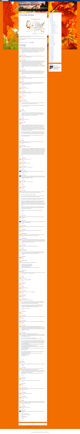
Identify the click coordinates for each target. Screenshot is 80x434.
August (52, 35)
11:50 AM (22, 173)
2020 (51, 18)
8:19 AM (22, 138)
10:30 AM (22, 408)
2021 (51, 17)
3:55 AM (22, 247)
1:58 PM (22, 53)
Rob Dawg (22, 220)
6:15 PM (22, 79)
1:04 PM (22, 213)
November (52, 22)
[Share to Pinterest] (33, 42)
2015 (51, 47)
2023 (51, 14)
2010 (51, 53)
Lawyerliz (22, 46)
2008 (51, 56)
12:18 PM (22, 184)
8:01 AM (22, 116)
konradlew (42, 432)
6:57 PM (22, 236)
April (52, 40)
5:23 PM (22, 231)
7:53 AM (22, 381)
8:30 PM (22, 309)
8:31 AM (22, 143)
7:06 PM (22, 243)
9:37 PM (22, 85)
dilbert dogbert (23, 233)
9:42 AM (22, 156)
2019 (51, 19)
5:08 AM (22, 323)
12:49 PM (22, 188)
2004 (51, 61)
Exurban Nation (29, 4)
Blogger (48, 432)
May (52, 39)
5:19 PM (22, 227)
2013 (51, 49)
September (53, 24)
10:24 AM (22, 404)
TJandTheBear (23, 298)
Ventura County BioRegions (53, 30)
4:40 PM (22, 223)
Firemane (22, 122)
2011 (51, 52)
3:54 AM (22, 313)
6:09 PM (22, 268)
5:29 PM (22, 258)
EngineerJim (23, 270)
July (51, 36)
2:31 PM (22, 218)
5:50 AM (22, 330)
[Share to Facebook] (32, 42)
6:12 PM (22, 275)
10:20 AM (22, 168)
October (52, 23)
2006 (51, 58)
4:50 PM (22, 74)
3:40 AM (22, 98)
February (52, 43)
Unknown (22, 69)
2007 (51, 57)
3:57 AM (22, 318)
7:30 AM (22, 359)
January (52, 44)
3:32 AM (22, 89)
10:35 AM (22, 418)
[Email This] (29, 42)
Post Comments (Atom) (34, 426)
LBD (22, 81)
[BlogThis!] (30, 42)
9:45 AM (22, 398)
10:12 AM (22, 164)
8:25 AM (22, 390)
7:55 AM (22, 385)
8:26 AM (22, 394)
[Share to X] (31, 42)
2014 (51, 48)
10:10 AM (22, 160)
